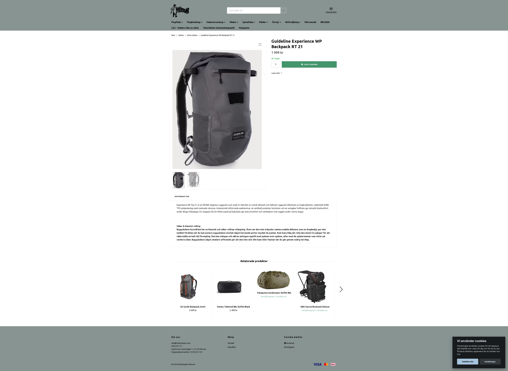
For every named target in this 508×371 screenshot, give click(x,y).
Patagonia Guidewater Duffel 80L (274, 293)
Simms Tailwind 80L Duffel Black (233, 307)
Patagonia (244, 28)
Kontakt (231, 343)
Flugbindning (193, 22)
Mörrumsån (310, 22)
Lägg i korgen (311, 64)
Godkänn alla (467, 362)
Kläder (262, 22)
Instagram (290, 347)
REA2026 (325, 22)
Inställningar (490, 362)
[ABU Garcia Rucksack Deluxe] (315, 286)
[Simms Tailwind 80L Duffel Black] (233, 286)
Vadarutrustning (214, 22)
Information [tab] (182, 196)
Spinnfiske (247, 22)
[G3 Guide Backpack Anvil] (192, 286)
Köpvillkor (232, 347)
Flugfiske (176, 22)
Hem (173, 35)
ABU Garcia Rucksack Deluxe (315, 307)
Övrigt (275, 22)
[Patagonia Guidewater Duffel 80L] (274, 279)
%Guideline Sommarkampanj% (219, 28)
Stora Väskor (192, 35)
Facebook (290, 343)
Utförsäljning (292, 22)
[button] (341, 289)
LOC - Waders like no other (185, 28)
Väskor (232, 22)
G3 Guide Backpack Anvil (192, 307)
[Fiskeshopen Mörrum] (179, 10)
